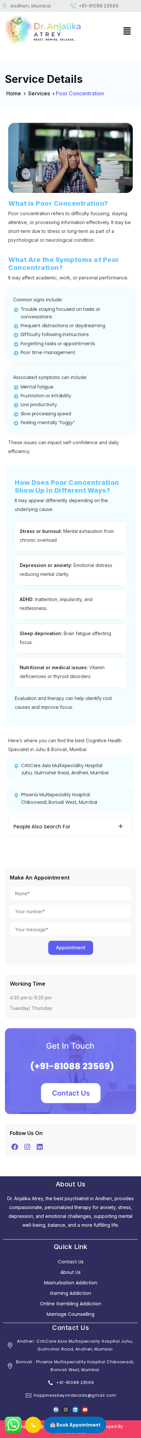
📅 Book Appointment (75, 1425)
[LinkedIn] (40, 1147)
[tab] (70, 826)
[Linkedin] (75, 1409)
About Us (70, 1272)
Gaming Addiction (70, 1293)
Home (13, 93)
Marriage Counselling (70, 1314)
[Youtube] (85, 1409)
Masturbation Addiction (70, 1282)
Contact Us (71, 1261)
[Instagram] (27, 1147)
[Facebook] (15, 1147)
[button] (126, 31)
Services (39, 93)
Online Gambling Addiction (70, 1303)
